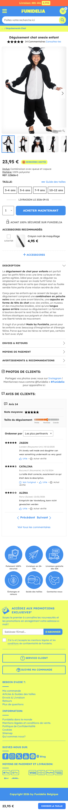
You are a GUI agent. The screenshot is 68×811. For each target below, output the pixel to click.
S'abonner (53, 631)
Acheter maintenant (41, 210)
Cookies (7, 729)
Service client (36, 658)
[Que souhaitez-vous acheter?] (4, 11)
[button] (63, 93)
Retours (7, 700)
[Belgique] (5, 756)
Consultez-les (53, 41)
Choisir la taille (51, 806)
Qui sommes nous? (13, 736)
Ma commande (11, 690)
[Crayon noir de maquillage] (20, 241)
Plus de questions (13, 704)
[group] (8, 144)
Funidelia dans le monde (17, 719)
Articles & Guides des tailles (19, 694)
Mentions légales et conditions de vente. (26, 722)
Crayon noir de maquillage (44, 236)
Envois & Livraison (13, 697)
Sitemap (7, 733)
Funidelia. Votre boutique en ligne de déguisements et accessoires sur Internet (33, 11)
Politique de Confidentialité (18, 726)
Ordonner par (13, 433)
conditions (13, 643)
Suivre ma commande (36, 669)
